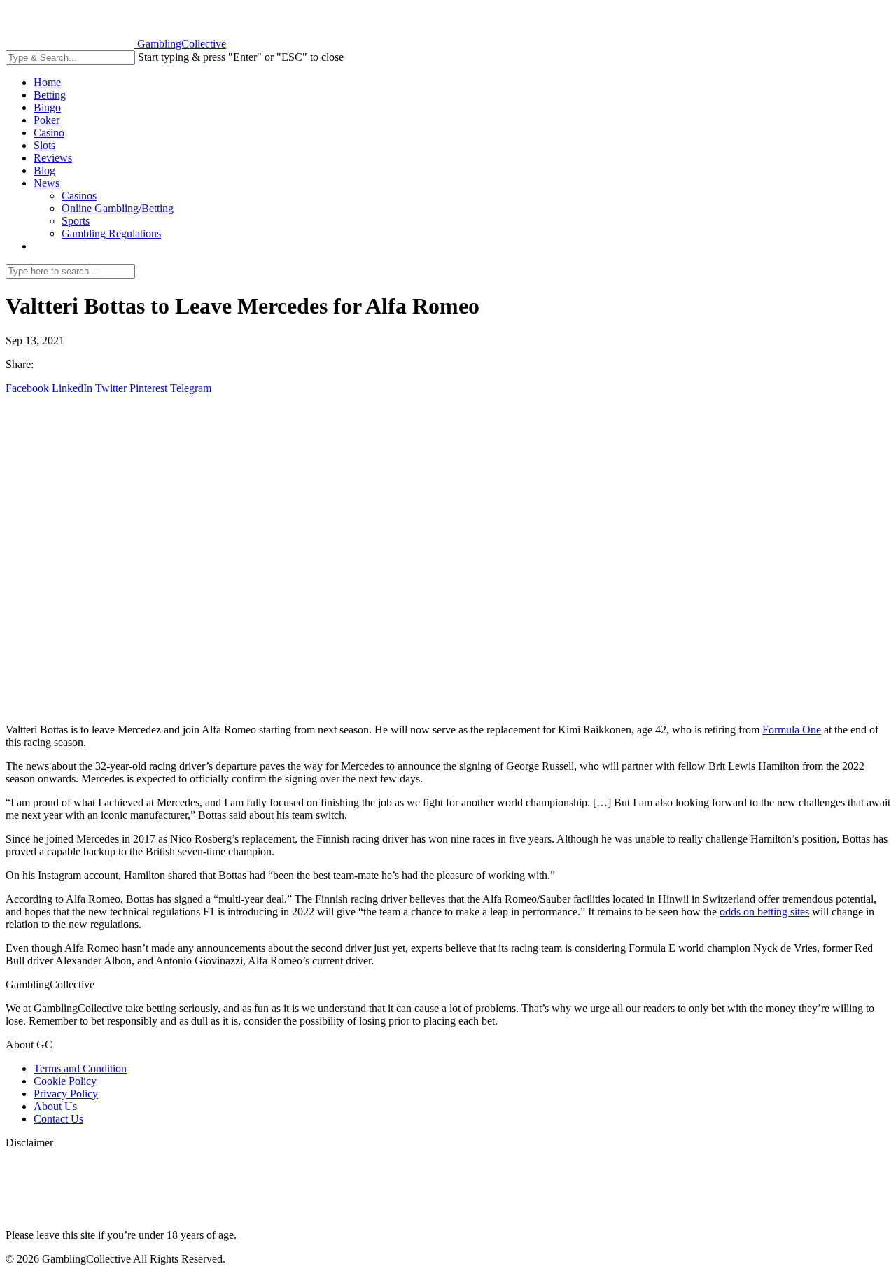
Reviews (53, 158)
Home (47, 82)
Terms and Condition (80, 1068)
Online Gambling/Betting (118, 208)
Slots (44, 145)
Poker (46, 120)
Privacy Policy (66, 1094)
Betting (50, 95)
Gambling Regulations (111, 233)
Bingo (47, 107)
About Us (55, 1106)
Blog (44, 170)
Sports (76, 221)
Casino (49, 133)
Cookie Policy (65, 1081)
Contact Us (58, 1119)
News (46, 183)
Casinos (79, 196)
